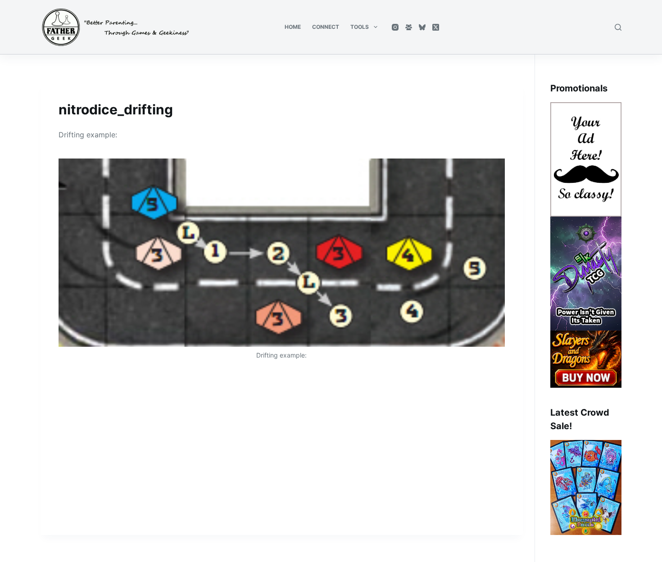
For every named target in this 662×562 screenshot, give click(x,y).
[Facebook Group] (408, 27)
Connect (325, 26)
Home (293, 26)
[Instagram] (395, 27)
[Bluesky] (422, 27)
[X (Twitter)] (435, 27)
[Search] (618, 27)
